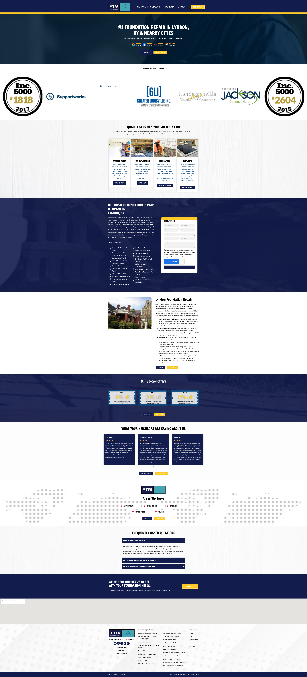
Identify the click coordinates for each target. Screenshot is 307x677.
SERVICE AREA (169, 7)
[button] (153, 466)
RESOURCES (181, 7)
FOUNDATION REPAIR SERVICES (151, 7)
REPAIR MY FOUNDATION (165, 185)
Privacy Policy (180, 257)
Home (138, 7)
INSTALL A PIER (142, 183)
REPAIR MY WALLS (119, 183)
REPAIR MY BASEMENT (187, 187)
